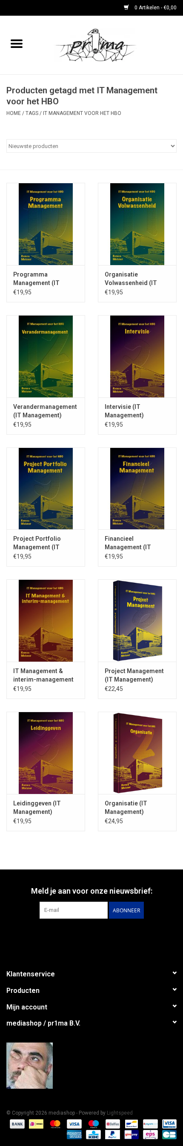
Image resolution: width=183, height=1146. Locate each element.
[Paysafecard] (149, 1123)
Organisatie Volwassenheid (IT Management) (131, 279)
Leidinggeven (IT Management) (37, 807)
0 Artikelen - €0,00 (155, 8)
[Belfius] (112, 1123)
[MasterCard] (54, 1123)
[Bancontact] (130, 1123)
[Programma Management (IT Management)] (45, 224)
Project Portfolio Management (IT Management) (37, 543)
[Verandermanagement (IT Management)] (45, 356)
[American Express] (73, 1134)
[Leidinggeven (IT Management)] (45, 753)
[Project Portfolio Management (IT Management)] (45, 488)
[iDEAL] (35, 1123)
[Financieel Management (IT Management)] (137, 488)
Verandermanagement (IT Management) (45, 411)
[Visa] (73, 1123)
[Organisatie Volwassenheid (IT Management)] (137, 224)
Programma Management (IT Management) (36, 279)
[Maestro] (92, 1123)
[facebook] (91, 1066)
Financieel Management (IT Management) (128, 543)
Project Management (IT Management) (134, 675)
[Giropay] (130, 1134)
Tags (32, 113)
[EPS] (149, 1134)
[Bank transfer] (16, 1123)
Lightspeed (120, 1113)
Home (13, 113)
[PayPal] (111, 1134)
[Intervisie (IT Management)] (137, 356)
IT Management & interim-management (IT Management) (43, 676)
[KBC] (92, 1134)
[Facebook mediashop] (91, 936)
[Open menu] (16, 43)
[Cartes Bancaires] (168, 1134)
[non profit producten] (108, 44)
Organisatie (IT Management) (126, 807)
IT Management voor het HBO (82, 113)
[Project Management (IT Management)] (137, 620)
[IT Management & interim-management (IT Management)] (45, 620)
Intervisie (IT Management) (124, 411)
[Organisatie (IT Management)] (137, 753)
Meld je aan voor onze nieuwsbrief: (91, 890)
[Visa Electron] (168, 1123)
